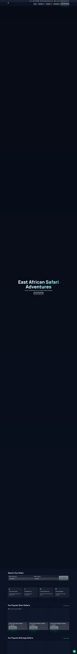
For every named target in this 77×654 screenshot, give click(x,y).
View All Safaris (66, 605)
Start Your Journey (38, 293)
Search (64, 577)
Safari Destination (13, 576)
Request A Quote (64, 4)
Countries (40, 4)
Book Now (13, 627)
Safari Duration (37, 576)
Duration (48, 4)
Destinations (56, 4)
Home (35, 4)
